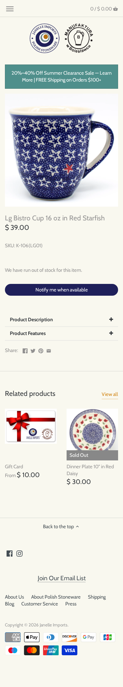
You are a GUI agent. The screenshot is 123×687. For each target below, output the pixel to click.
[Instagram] (19, 553)
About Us (14, 597)
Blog (9, 604)
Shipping (97, 597)
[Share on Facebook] (25, 350)
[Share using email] (48, 350)
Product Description (31, 320)
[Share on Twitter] (33, 350)
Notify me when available (61, 290)
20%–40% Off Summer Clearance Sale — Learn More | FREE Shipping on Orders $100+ (61, 76)
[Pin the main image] (40, 350)
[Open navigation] (10, 9)
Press (70, 604)
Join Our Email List (62, 578)
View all (110, 394)
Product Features (28, 333)
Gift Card (14, 467)
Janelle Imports (54, 624)
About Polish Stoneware (56, 597)
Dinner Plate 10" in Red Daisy (90, 470)
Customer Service (39, 604)
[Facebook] (10, 553)
